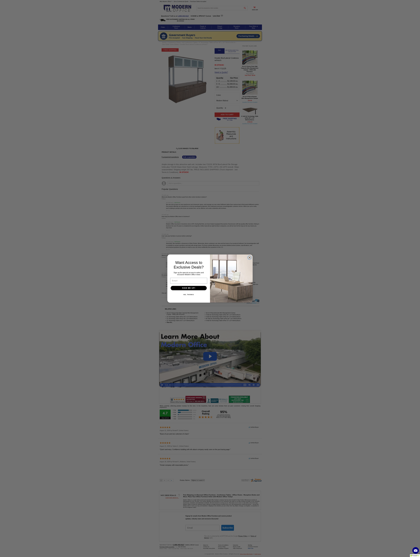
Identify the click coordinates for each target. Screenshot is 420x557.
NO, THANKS (189, 294)
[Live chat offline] (415, 550)
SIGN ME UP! (188, 288)
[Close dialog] (250, 258)
